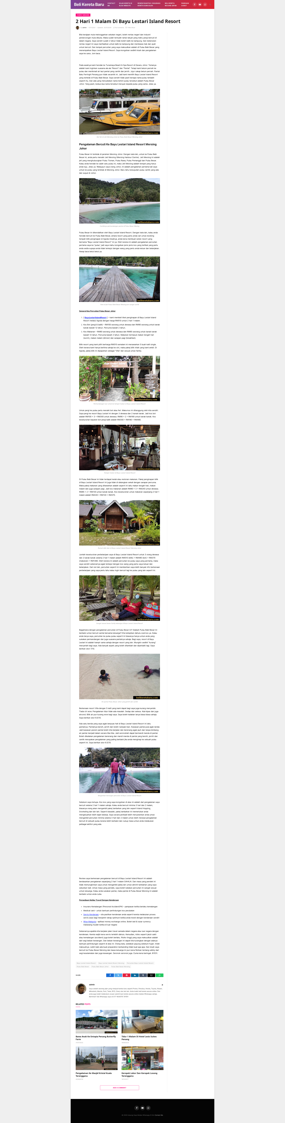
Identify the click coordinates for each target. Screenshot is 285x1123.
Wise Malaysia (89, 921)
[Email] (68, 60)
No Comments (119, 27)
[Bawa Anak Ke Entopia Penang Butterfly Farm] (97, 1021)
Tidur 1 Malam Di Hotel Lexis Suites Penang (139, 1038)
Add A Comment (119, 1088)
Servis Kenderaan (91, 914)
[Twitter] (68, 45)
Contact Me (111, 4)
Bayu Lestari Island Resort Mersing (111, 963)
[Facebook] (68, 40)
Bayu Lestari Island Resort (86, 963)
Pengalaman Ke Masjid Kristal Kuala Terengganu (94, 1074)
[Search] (210, 4)
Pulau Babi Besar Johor (100, 966)
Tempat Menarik (83, 15)
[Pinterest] (68, 55)
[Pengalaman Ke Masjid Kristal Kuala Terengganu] (97, 1058)
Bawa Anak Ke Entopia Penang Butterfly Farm (96, 1038)
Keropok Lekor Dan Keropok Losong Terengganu (139, 1074)
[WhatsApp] (68, 70)
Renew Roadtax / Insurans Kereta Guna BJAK (149, 4)
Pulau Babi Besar (83, 966)
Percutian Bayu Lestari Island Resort (140, 963)
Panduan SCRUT (185, 4)
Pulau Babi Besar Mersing (120, 966)
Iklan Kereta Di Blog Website (125, 4)
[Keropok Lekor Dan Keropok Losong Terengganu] (142, 1058)
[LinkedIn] (68, 50)
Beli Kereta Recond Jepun (171, 4)
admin (84, 27)
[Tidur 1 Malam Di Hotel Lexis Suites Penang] (142, 1021)
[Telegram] (68, 65)
